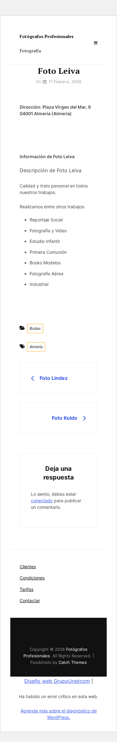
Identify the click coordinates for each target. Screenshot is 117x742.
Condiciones (32, 577)
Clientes (28, 566)
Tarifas (26, 589)
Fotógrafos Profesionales (47, 36)
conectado (42, 500)
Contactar (30, 600)
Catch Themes (73, 662)
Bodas (35, 328)
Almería (36, 346)
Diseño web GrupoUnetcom (57, 681)
